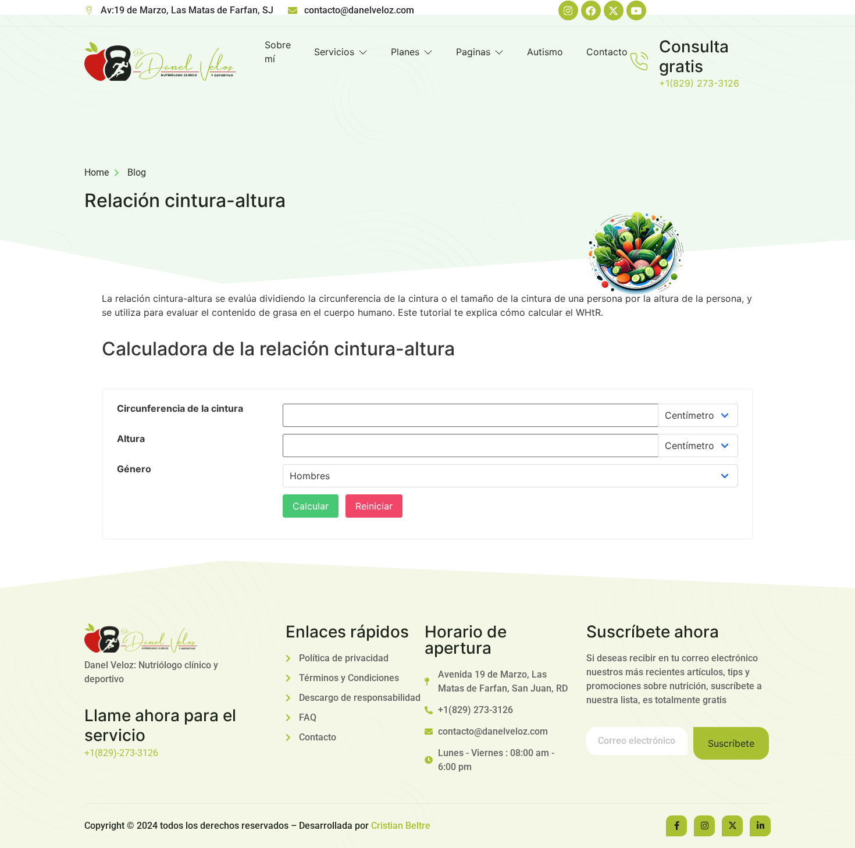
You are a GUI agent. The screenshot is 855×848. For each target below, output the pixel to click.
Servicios (334, 52)
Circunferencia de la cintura (180, 408)
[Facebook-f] (676, 825)
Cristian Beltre (400, 825)
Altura (131, 438)
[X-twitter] (614, 10)
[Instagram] (568, 10)
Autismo (545, 52)
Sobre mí (278, 52)
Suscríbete (731, 743)
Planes (405, 52)
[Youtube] (636, 10)
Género (134, 468)
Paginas (473, 52)
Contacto (607, 52)
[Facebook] (591, 10)
